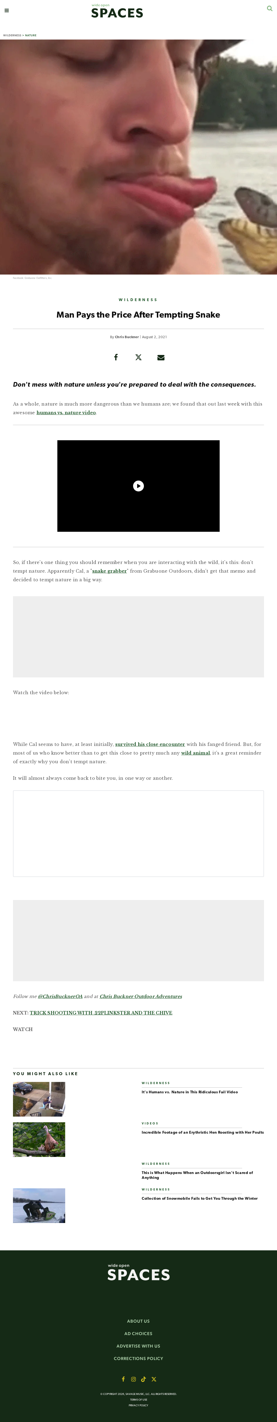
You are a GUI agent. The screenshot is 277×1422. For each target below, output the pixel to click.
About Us (138, 1321)
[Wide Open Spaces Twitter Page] (154, 1379)
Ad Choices (138, 1333)
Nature (31, 35)
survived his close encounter (150, 744)
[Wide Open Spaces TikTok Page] (143, 1379)
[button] (6, 11)
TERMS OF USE (138, 1399)
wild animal (195, 753)
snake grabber (109, 571)
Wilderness (12, 35)
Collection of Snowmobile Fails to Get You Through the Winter (200, 1199)
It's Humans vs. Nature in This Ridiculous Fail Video (190, 1092)
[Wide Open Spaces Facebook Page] (123, 1379)
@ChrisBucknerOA (60, 996)
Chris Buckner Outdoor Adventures (141, 996)
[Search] (269, 8)
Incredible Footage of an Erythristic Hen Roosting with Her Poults (203, 1133)
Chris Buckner (127, 337)
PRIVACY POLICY (138, 1405)
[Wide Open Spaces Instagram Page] (133, 1379)
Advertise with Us (138, 1346)
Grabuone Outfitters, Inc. (38, 278)
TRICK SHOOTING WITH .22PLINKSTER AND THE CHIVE (101, 1013)
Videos (150, 1123)
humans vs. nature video (66, 412)
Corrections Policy (138, 1358)
